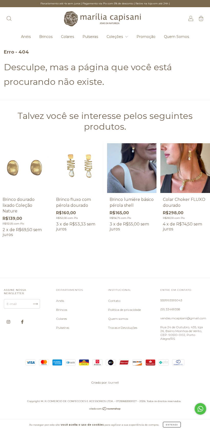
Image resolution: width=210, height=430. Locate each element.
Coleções (115, 36)
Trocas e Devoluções (122, 328)
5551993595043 (171, 300)
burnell (113, 382)
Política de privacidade (124, 310)
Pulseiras (90, 36)
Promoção (145, 36)
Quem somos (118, 319)
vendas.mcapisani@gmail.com (183, 318)
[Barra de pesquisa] (9, 19)
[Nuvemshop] (105, 409)
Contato (114, 301)
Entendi (172, 424)
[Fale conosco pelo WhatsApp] (200, 409)
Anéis (26, 36)
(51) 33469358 (170, 309)
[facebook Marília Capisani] (22, 322)
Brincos (45, 36)
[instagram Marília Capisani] (9, 322)
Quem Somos (176, 36)
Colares (67, 36)
